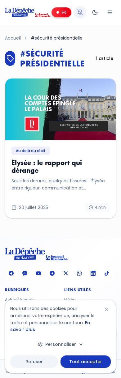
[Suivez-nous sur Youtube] (38, 273)
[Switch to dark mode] (95, 12)
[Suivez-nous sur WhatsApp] (79, 273)
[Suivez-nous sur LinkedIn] (93, 273)
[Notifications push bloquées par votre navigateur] (80, 12)
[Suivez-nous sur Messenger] (25, 273)
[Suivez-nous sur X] (66, 273)
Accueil (13, 38)
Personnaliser (60, 344)
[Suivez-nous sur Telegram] (52, 273)
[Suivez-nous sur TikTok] (107, 273)
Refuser (34, 362)
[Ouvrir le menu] (110, 12)
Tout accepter (85, 362)
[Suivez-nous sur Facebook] (11, 273)
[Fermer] (106, 309)
